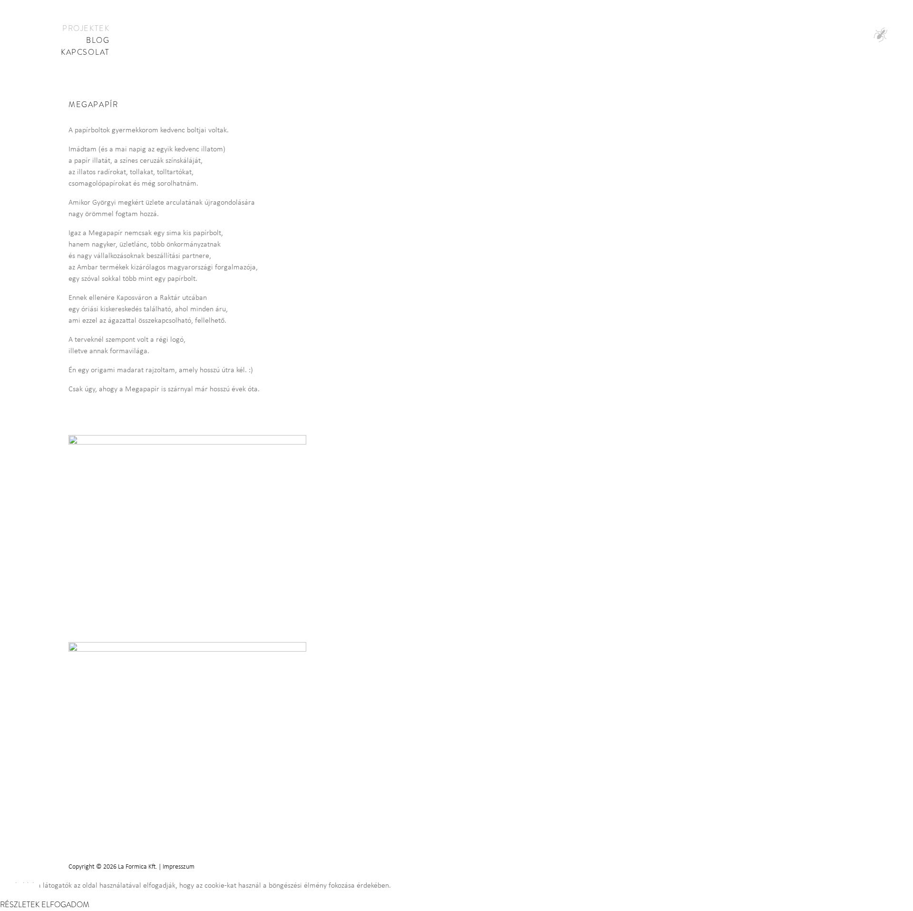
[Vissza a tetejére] (879, 856)
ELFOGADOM (65, 905)
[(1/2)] (191, 524)
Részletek (19, 905)
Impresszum (178, 867)
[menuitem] (85, 29)
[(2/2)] (191, 731)
